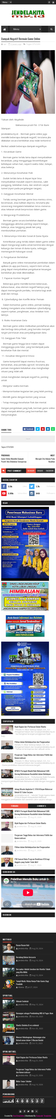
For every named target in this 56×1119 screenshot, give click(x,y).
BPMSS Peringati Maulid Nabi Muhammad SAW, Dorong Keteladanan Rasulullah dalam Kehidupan (33, 772)
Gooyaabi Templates (43, 1115)
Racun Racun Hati (22, 945)
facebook (49, 470)
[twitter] (28, 1111)
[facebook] (49, 2)
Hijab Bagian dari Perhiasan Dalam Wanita (30, 726)
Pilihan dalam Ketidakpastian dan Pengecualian (32, 741)
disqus (40, 470)
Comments (41, 806)
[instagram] (32, 1111)
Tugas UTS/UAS (33, 44)
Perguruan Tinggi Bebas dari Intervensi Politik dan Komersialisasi (33, 837)
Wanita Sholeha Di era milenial (27, 1025)
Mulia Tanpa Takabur (24, 1081)
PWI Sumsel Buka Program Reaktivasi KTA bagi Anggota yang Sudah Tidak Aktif (32, 861)
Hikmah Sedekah (22, 1001)
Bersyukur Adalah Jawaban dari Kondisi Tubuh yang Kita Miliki (33, 971)
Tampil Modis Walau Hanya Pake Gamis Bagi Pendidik (32, 983)
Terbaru (14, 806)
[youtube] (53, 2)
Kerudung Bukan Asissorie (26, 957)
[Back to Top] (36, 1111)
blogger (31, 470)
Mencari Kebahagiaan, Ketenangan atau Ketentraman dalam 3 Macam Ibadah (30, 1039)
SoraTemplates (18, 1115)
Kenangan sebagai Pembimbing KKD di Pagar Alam (34, 1013)
